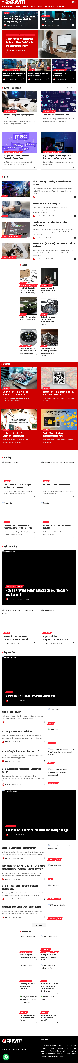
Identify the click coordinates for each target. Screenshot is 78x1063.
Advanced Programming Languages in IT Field (19, 116)
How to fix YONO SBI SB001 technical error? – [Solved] (16, 638)
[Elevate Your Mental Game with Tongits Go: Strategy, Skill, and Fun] (19, 512)
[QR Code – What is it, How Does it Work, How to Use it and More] (59, 378)
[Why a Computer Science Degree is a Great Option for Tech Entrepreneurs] (58, 142)
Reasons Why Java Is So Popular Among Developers (28, 956)
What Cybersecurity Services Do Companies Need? (21, 770)
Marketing (46, 15)
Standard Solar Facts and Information (19, 848)
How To (5, 195)
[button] (6, 1057)
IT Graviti (12, 257)
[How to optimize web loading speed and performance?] (16, 230)
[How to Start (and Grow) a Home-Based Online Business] (16, 251)
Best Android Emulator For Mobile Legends (56, 486)
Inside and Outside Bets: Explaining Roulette (57, 527)
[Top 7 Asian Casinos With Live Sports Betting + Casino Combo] (19, 471)
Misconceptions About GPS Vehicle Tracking (21, 907)
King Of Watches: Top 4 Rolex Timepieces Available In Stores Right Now (28, 351)
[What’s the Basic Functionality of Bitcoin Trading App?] (62, 892)
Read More (70, 87)
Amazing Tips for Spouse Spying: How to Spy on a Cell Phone (49, 957)
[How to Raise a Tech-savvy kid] (16, 209)
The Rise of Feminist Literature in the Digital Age (37, 830)
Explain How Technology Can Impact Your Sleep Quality (48, 290)
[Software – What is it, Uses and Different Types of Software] (19, 378)
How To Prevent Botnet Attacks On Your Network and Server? (37, 592)
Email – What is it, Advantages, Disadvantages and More (55, 435)
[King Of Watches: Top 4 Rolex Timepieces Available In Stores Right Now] (28, 337)
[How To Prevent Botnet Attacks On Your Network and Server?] (39, 568)
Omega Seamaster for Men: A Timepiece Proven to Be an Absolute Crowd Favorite (49, 352)
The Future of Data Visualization (59, 74)
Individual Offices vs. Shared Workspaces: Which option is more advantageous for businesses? (23, 867)
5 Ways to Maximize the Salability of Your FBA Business (27, 1017)
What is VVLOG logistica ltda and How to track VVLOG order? (14, 74)
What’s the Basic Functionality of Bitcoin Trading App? (20, 887)
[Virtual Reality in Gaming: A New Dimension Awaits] (16, 189)
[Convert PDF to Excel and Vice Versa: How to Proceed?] (49, 1004)
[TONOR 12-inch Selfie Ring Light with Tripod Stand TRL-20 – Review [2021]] (28, 277)
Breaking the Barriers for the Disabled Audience (38, 74)
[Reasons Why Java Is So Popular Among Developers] (28, 944)
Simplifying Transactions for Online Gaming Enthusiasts (28, 986)
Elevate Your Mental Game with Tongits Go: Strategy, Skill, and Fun (18, 527)
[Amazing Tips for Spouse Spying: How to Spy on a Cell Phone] (49, 944)
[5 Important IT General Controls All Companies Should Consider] (19, 142)
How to (7, 177)
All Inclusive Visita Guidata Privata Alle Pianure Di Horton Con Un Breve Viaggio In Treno (49, 987)
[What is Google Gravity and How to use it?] (62, 756)
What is (6, 364)
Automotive (47, 632)
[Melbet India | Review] (62, 716)
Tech (6, 13)
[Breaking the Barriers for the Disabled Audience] (39, 65)
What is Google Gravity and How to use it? (21, 751)
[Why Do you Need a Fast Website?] (62, 736)
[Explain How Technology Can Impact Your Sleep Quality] (49, 277)
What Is (6, 388)
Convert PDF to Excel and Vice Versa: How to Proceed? (49, 1017)
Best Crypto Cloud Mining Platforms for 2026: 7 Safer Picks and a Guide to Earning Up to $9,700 (19, 19)
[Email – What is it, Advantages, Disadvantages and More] (59, 419)
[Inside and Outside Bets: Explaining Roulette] (58, 512)
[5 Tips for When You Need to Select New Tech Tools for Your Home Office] (57, 44)
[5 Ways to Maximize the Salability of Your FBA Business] (28, 1004)
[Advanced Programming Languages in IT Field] (19, 101)
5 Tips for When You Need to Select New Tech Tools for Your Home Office (19, 42)
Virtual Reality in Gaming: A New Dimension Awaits (52, 183)
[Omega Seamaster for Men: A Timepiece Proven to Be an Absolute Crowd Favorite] (49, 337)
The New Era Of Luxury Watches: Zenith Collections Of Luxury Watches (48, 321)
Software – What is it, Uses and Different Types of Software (15, 393)
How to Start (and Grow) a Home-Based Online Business (54, 245)
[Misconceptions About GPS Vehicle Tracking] (62, 912)
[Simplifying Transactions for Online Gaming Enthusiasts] (28, 973)
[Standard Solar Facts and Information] (62, 852)
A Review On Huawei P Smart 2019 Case (30, 696)
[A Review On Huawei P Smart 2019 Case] (39, 674)
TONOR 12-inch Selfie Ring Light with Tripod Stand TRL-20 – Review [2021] (28, 290)
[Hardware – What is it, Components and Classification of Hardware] (19, 419)
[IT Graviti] (15, 2)
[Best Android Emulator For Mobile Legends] (58, 471)
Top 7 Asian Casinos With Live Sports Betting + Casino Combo (18, 486)
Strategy (16, 70)
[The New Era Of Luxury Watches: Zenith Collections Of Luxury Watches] (49, 306)
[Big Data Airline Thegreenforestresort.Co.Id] (58, 621)
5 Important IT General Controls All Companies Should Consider (18, 157)
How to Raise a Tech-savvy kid (46, 203)
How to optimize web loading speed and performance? (51, 224)
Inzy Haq (10, 25)
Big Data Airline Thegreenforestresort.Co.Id (55, 638)
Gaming (7, 457)
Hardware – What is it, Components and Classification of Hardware (19, 435)
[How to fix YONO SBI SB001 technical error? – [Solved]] (19, 621)
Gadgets (25, 265)
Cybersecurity (10, 547)
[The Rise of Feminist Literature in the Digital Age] (39, 808)
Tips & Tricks (30, 35)
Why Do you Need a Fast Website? (17, 731)
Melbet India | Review (11, 712)
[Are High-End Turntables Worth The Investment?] (28, 306)
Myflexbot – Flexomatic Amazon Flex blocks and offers (56, 20)
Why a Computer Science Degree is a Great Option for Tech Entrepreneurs (57, 157)
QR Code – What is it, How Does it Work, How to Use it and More (58, 393)
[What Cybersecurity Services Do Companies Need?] (62, 776)
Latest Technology (12, 35)
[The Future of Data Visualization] (64, 65)
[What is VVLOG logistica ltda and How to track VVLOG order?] (14, 65)
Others (31, 70)
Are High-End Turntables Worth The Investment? (28, 318)
